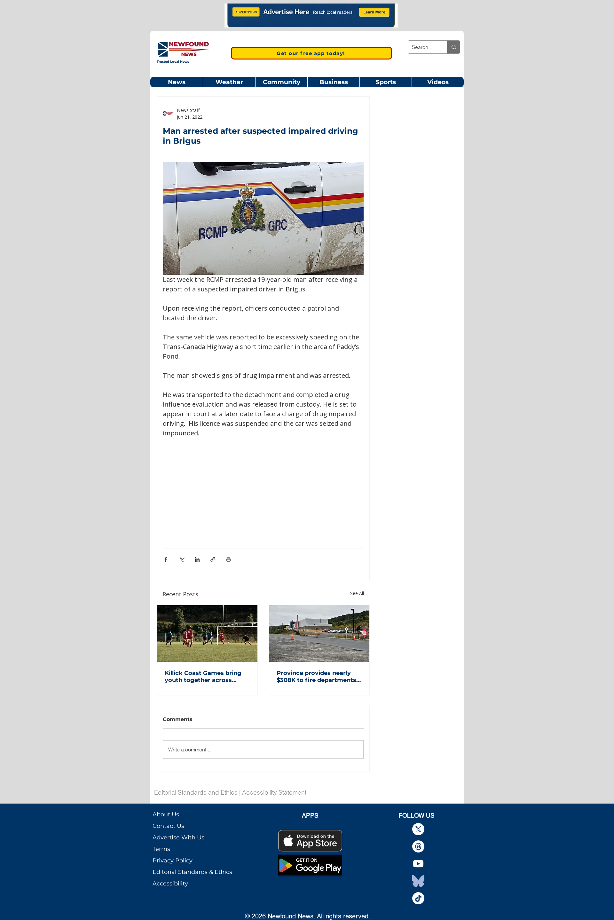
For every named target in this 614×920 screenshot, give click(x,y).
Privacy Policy (173, 860)
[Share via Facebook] (166, 559)
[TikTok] (418, 898)
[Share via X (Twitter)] (181, 559)
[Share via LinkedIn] (197, 559)
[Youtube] (418, 864)
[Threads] (418, 846)
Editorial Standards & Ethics (192, 872)
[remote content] (263, 485)
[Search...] (453, 47)
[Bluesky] (418, 881)
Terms (161, 849)
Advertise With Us (178, 837)
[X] (418, 829)
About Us (166, 814)
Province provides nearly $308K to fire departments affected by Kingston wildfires (316, 677)
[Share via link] (213, 559)
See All (357, 593)
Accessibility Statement (274, 792)
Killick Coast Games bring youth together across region (203, 677)
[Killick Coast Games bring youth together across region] (207, 633)
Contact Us (168, 825)
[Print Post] (228, 559)
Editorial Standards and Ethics (196, 792)
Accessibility (170, 883)
